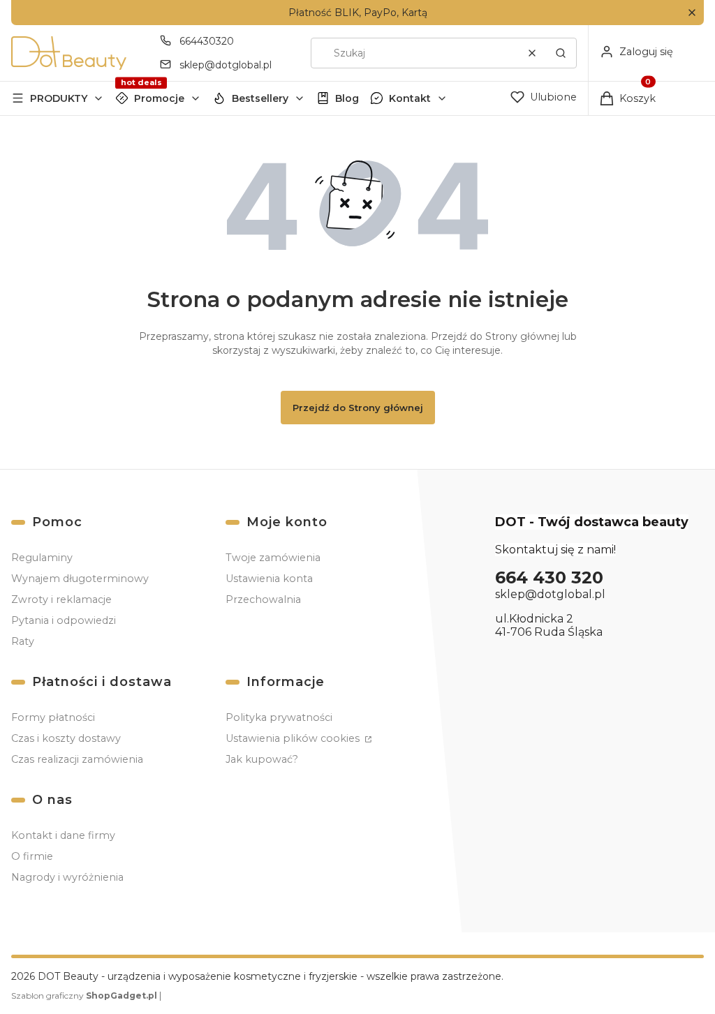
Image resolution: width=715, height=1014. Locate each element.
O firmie (32, 856)
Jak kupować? (262, 759)
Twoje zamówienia (273, 557)
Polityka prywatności (279, 717)
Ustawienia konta (269, 578)
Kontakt (410, 98)
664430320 (206, 41)
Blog (347, 98)
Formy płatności (53, 717)
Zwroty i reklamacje (61, 599)
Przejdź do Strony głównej (358, 407)
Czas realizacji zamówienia (77, 759)
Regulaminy (42, 557)
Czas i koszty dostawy (66, 738)
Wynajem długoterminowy (80, 578)
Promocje (159, 98)
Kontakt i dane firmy (63, 835)
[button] (691, 13)
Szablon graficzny (84, 995)
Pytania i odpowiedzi (63, 620)
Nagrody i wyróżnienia (67, 877)
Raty (22, 641)
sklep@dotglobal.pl (225, 65)
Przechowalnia (263, 599)
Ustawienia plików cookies (294, 738)
